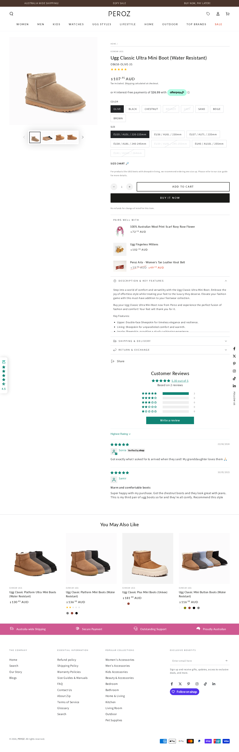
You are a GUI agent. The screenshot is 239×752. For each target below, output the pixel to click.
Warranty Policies (69, 672)
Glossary (63, 708)
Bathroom (112, 690)
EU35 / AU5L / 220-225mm (129, 135)
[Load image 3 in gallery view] (59, 137)
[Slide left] (24, 137)
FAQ (60, 684)
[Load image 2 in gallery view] (47, 137)
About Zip (64, 696)
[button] (11, 14)
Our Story (15, 672)
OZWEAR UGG (117, 51)
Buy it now (170, 197)
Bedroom (111, 684)
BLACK (134, 110)
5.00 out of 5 (180, 381)
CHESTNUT (152, 110)
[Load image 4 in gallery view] (71, 137)
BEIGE (218, 110)
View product (139, 254)
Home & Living (115, 696)
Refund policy (66, 660)
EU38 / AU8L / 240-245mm (129, 144)
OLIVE (118, 110)
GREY (188, 110)
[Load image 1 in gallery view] (35, 137)
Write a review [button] (170, 420)
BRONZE (172, 110)
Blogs (13, 678)
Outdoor (111, 714)
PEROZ (21, 738)
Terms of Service (68, 702)
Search (13, 666)
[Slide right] (83, 137)
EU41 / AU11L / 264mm (127, 154)
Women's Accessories (119, 660)
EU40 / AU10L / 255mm (209, 144)
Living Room (113, 708)
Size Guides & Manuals (72, 678)
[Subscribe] (227, 661)
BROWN (119, 119)
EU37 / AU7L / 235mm (203, 135)
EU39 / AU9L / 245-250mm (170, 144)
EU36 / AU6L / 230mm (168, 135)
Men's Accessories (117, 666)
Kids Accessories (116, 672)
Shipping (129, 83)
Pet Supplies (113, 720)
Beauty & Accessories (119, 678)
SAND (203, 110)
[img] (120, 445)
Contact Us (64, 690)
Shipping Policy (67, 666)
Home (113, 44)
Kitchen (110, 702)
